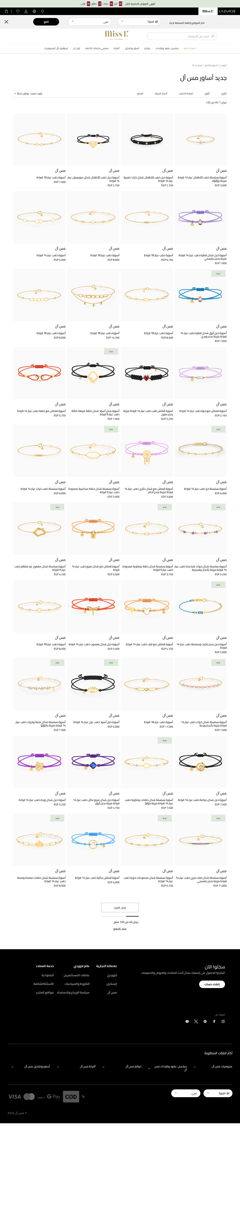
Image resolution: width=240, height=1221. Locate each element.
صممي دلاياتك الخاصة (97, 48)
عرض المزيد (120, 907)
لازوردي (112, 975)
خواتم (147, 48)
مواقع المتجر (45, 992)
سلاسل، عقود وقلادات (167, 48)
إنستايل (111, 984)
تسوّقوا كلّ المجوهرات (56, 48)
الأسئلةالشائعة (43, 984)
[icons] (223, 1022)
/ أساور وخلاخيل (211, 65)
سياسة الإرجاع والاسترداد (73, 992)
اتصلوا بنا (48, 975)
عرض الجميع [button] (120, 928)
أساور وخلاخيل (132, 48)
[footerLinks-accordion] (211, 1068)
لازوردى (223, 65)
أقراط (116, 48)
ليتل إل (76, 48)
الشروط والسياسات (77, 984)
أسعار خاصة (190, 48)
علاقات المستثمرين (77, 975)
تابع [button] (46, 21)
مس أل (112, 992)
